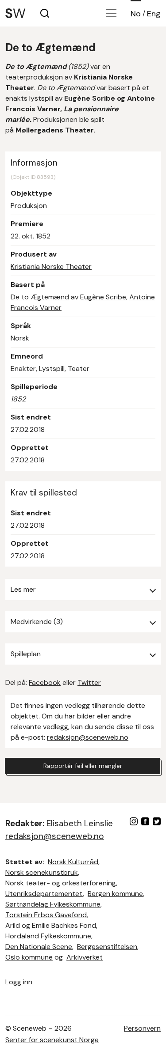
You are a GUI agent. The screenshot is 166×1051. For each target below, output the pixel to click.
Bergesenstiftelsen (107, 946)
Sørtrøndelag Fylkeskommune (52, 904)
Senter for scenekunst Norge (52, 1039)
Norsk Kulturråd (73, 861)
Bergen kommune (115, 893)
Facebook (45, 682)
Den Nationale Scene (38, 946)
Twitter (89, 682)
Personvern (142, 1028)
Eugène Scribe (103, 297)
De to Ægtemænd (40, 297)
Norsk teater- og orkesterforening (60, 883)
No (136, 13)
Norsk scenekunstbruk (41, 872)
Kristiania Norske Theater (51, 266)
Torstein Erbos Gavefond (46, 914)
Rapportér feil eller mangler (82, 766)
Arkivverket (84, 957)
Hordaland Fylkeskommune (48, 936)
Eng (154, 13)
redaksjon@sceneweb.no (87, 737)
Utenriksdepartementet (44, 893)
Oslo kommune (29, 957)
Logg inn (18, 982)
